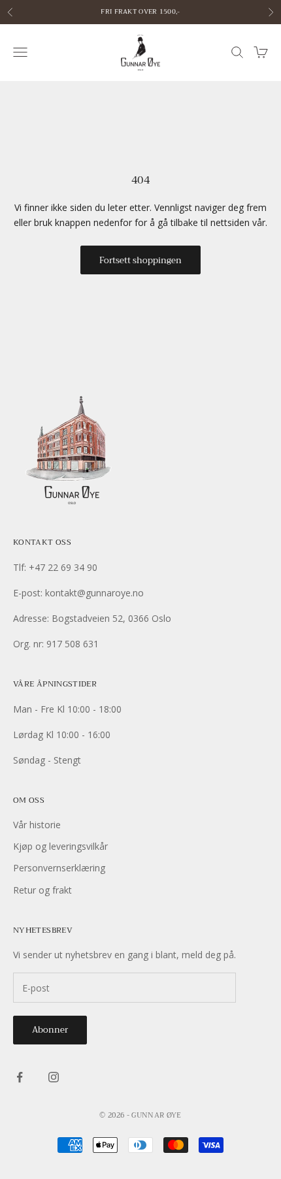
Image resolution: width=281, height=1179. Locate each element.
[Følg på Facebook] (19, 1077)
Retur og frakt (42, 890)
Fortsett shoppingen (140, 260)
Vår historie (37, 824)
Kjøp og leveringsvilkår (60, 846)
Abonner (50, 1029)
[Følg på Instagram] (53, 1077)
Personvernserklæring (59, 868)
